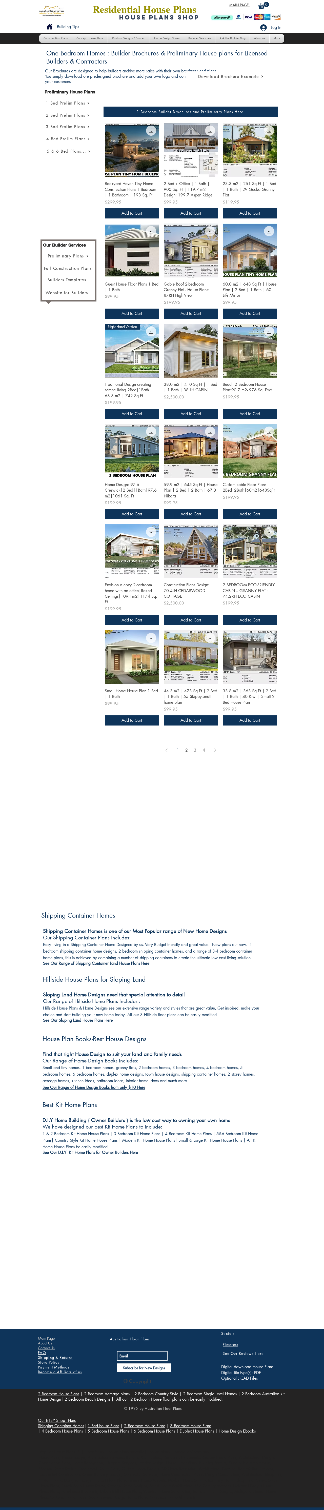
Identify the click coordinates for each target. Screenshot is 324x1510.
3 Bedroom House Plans (190, 1425)
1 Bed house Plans (103, 1425)
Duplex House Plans (197, 1431)
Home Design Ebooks (238, 1431)
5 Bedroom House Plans (109, 1431)
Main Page (46, 1338)
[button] (263, 5)
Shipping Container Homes (61, 1425)
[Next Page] (215, 750)
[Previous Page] (167, 750)
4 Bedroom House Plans (62, 1431)
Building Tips (68, 26)
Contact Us (46, 1347)
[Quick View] (132, 150)
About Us (45, 1343)
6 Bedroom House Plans (155, 1431)
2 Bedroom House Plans (58, 1394)
